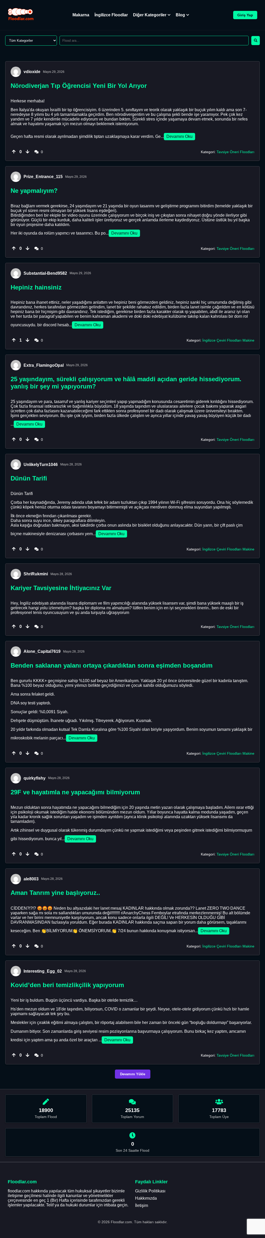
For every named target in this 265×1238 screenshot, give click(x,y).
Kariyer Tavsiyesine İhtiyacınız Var (61, 587)
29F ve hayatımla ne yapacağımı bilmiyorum (75, 792)
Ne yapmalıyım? (34, 190)
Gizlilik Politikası (150, 1191)
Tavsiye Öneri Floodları (235, 152)
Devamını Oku (179, 136)
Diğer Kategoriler (149, 15)
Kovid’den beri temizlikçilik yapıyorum (67, 984)
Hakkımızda (146, 1198)
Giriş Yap (245, 15)
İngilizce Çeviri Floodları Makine (228, 340)
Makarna (80, 15)
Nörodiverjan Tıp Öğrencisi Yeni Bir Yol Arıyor (79, 85)
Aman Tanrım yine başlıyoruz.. (55, 892)
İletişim (141, 1205)
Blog (180, 15)
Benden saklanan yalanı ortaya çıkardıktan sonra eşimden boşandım (111, 665)
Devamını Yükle (132, 1074)
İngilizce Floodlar (111, 15)
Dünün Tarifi (29, 478)
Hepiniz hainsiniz (36, 287)
